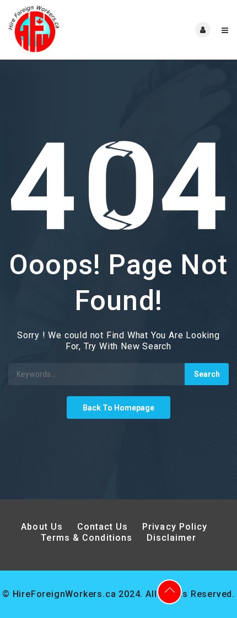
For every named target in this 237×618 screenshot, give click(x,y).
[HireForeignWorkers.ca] (63, 30)
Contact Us (102, 526)
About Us (42, 526)
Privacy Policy (176, 526)
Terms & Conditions (86, 537)
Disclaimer (171, 537)
